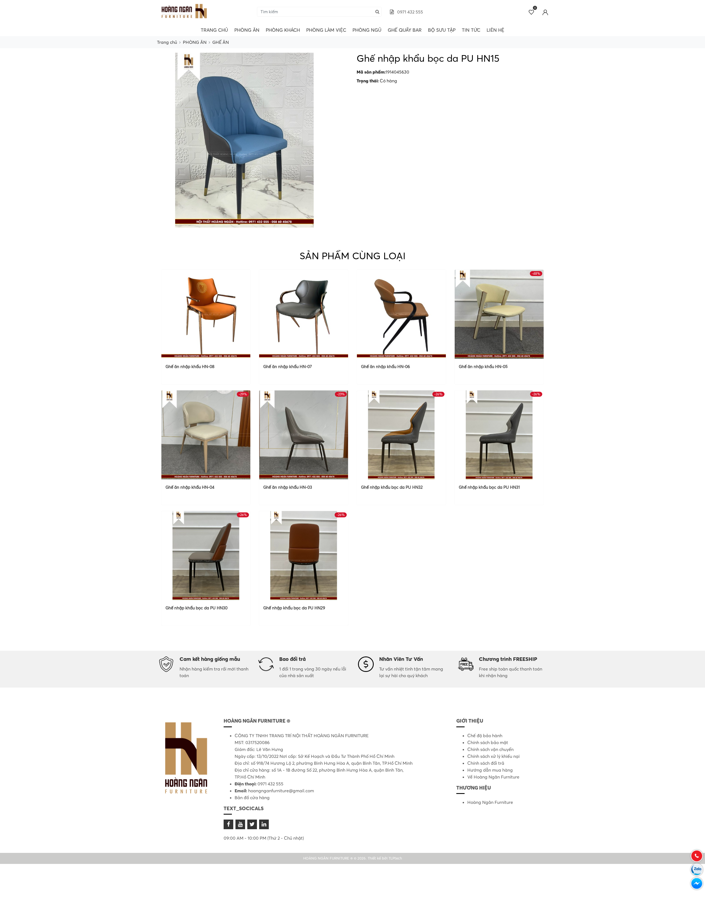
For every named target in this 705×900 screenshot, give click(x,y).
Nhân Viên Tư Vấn (401, 659)
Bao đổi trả (292, 659)
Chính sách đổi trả (485, 763)
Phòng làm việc (326, 30)
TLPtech (395, 858)
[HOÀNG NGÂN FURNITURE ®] (184, 11)
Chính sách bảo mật (487, 742)
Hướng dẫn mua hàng (490, 770)
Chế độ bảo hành (484, 735)
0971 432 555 (409, 12)
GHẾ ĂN (220, 42)
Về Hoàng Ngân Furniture (493, 777)
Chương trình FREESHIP (508, 659)
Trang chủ (214, 30)
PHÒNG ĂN (246, 30)
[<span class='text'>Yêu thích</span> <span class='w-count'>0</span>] (531, 12)
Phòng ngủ (366, 30)
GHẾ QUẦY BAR (405, 30)
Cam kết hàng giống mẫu (210, 659)
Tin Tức (471, 30)
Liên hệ (495, 30)
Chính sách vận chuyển (490, 749)
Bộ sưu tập (441, 30)
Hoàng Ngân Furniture (490, 802)
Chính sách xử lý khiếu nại (493, 756)
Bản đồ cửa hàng (252, 797)
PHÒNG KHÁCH (283, 30)
